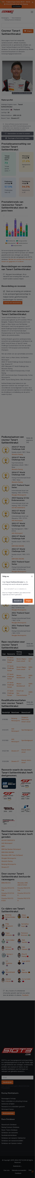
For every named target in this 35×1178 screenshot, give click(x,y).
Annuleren (18, 601)
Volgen (28, 601)
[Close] (31, 576)
